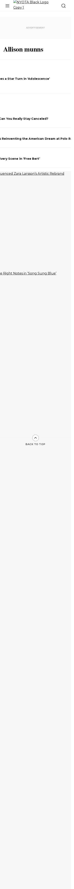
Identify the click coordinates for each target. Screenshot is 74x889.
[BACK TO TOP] (35, 438)
